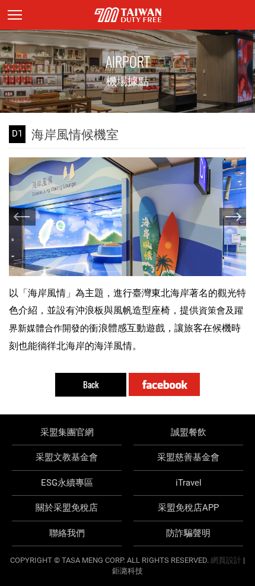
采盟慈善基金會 (188, 457)
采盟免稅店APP (188, 507)
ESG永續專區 (67, 482)
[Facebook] (164, 384)
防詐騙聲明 (188, 533)
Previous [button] (22, 217)
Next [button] (232, 217)
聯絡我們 (67, 533)
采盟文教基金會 (67, 457)
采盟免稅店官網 (127, 15)
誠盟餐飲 (188, 432)
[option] (127, 216)
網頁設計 (226, 560)
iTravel (189, 482)
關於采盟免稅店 (67, 507)
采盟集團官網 (67, 432)
